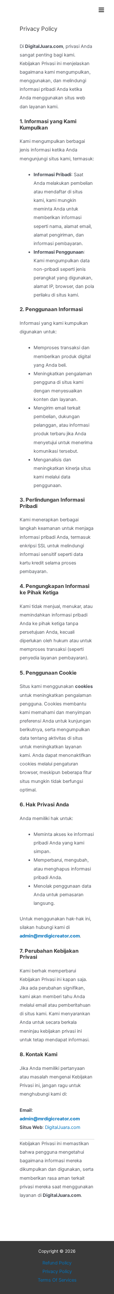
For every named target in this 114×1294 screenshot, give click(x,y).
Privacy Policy (57, 1271)
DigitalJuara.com (62, 1127)
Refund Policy (57, 1263)
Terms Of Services (57, 1280)
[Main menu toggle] (101, 9)
